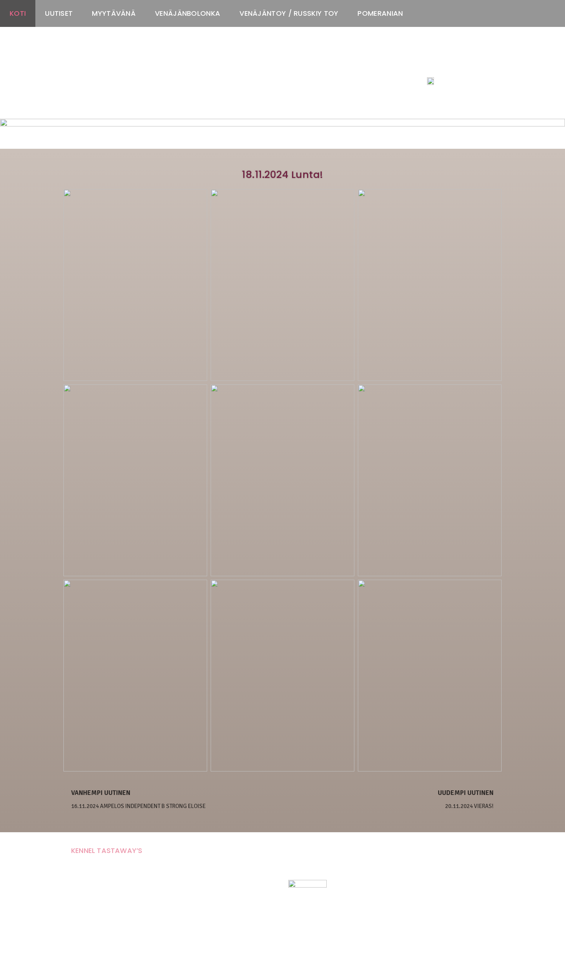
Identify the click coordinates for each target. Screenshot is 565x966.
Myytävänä (114, 13)
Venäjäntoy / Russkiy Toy (288, 13)
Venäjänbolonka (187, 13)
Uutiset (59, 13)
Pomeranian (380, 13)
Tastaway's (441, 65)
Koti (18, 13)
